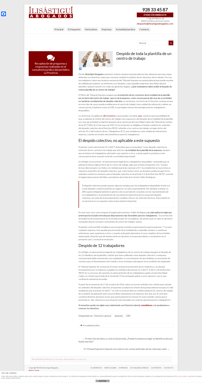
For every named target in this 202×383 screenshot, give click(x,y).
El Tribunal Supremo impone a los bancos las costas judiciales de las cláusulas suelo (127, 348)
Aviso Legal (34, 370)
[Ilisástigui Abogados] (51, 8)
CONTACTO (168, 368)
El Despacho (74, 29)
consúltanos (146, 305)
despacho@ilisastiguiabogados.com (155, 23)
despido (119, 315)
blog (52, 359)
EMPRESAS (123, 368)
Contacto (144, 29)
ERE (128, 315)
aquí (140, 115)
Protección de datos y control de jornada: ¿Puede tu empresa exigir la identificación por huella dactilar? (126, 340)
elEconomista (109, 115)
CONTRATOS (156, 368)
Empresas (106, 29)
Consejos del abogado (65, 359)
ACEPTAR (102, 381)
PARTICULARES (110, 368)
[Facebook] (4, 14)
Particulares (91, 29)
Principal (58, 29)
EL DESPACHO (96, 368)
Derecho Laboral (102, 315)
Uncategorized (81, 359)
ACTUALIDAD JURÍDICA (139, 368)
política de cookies (180, 376)
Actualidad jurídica (125, 29)
